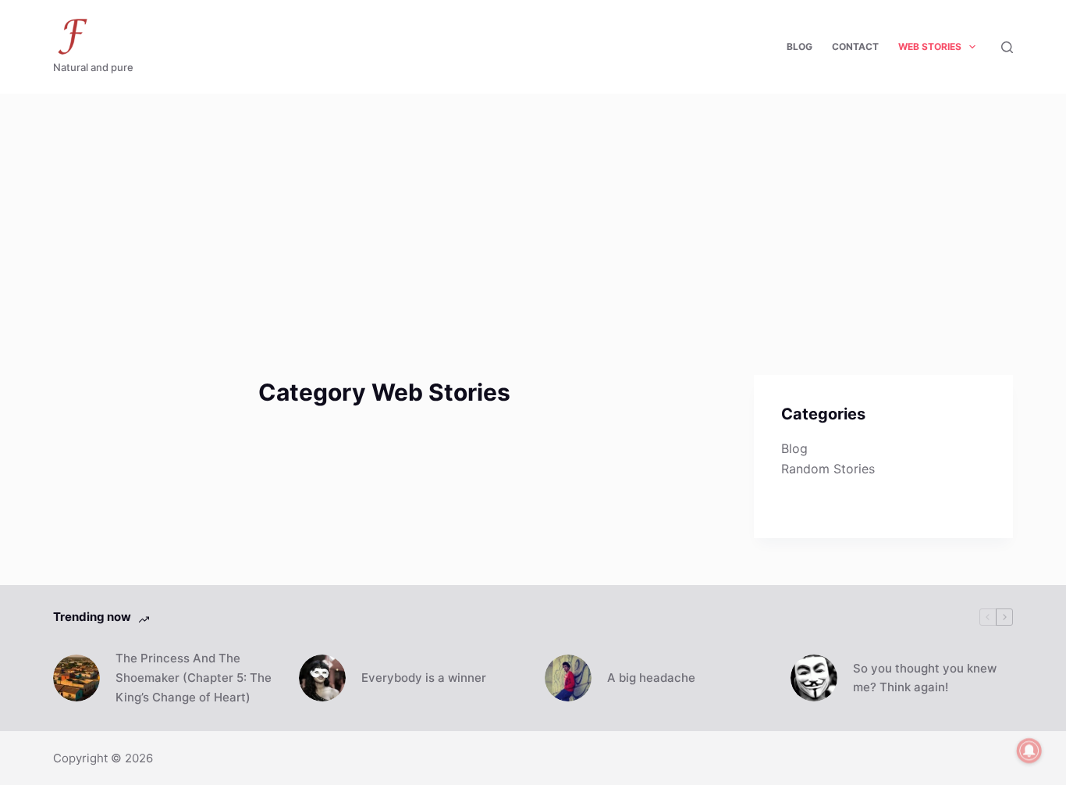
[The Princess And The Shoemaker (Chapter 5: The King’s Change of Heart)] (76, 678)
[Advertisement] (533, 211)
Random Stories (828, 468)
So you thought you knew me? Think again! (925, 678)
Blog (799, 46)
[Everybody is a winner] (322, 678)
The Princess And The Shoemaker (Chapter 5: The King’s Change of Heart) (193, 678)
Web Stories (929, 46)
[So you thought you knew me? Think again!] (814, 678)
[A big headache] (568, 678)
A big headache (651, 677)
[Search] (1007, 47)
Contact (855, 46)
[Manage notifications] (1029, 750)
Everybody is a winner (423, 677)
